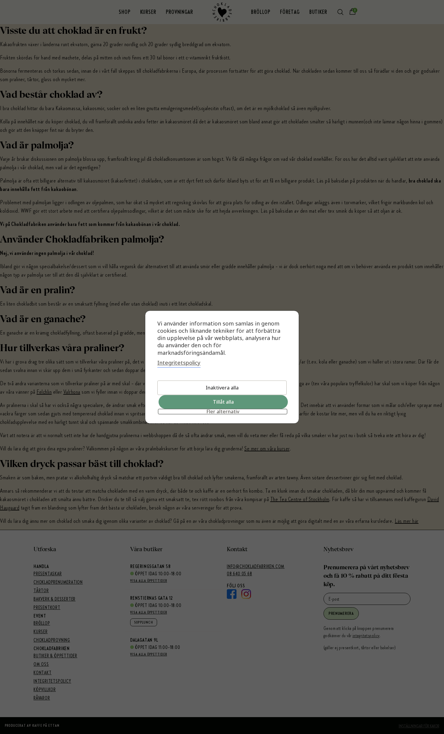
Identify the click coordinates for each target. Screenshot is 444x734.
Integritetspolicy (179, 362)
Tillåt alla (223, 402)
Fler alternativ (222, 411)
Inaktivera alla (222, 387)
